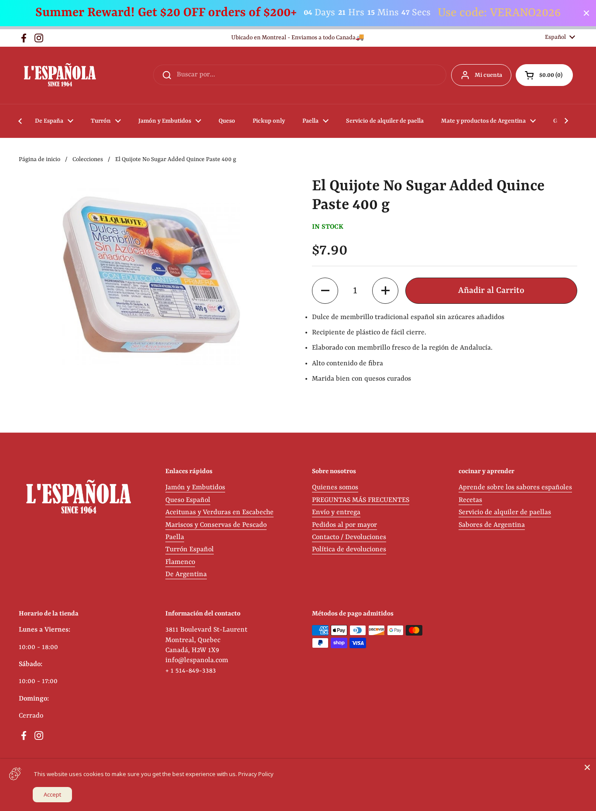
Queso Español (187, 500)
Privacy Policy (256, 774)
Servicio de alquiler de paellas (505, 512)
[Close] (587, 767)
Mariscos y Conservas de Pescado (216, 525)
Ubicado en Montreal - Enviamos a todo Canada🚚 (297, 37)
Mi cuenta (488, 75)
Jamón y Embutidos (195, 487)
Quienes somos (335, 487)
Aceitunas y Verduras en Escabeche (219, 512)
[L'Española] (59, 75)
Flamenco (180, 562)
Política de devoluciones (349, 549)
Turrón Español (189, 549)
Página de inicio (39, 159)
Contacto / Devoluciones (349, 537)
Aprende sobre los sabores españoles (515, 487)
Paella (174, 537)
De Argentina (186, 574)
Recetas (470, 500)
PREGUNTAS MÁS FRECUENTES (360, 500)
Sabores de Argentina (492, 525)
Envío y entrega (336, 512)
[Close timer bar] (586, 13)
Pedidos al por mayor (344, 525)
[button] (544, 75)
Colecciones (87, 159)
